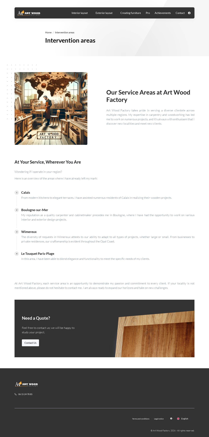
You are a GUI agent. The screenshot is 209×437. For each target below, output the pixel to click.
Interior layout (80, 13)
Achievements (163, 13)
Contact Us (30, 342)
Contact (180, 13)
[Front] (29, 12)
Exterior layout (104, 13)
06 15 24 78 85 (25, 394)
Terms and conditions (140, 419)
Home (48, 32)
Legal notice (159, 419)
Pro (148, 13)
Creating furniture (130, 13)
